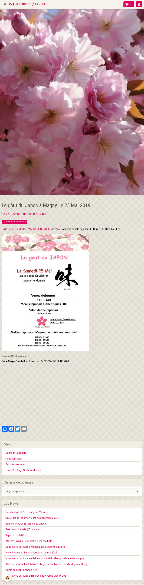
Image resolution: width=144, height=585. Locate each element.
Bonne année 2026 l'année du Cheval (25, 523)
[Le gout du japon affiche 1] (45, 292)
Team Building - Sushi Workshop (23, 470)
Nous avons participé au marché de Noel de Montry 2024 (36, 575)
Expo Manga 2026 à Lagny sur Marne (25, 512)
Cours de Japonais (15, 452)
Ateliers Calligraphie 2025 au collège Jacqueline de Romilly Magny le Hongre (47, 564)
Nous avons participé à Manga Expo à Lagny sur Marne (35, 546)
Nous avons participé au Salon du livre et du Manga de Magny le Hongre (44, 558)
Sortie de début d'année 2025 (21, 570)
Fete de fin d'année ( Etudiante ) (23, 529)
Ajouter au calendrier (15, 221)
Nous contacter (13, 458)
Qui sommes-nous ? (16, 464)
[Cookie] (7, 578)
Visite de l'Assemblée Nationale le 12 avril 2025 (31, 552)
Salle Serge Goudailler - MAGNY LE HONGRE (26, 229)
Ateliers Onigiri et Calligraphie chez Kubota (28, 541)
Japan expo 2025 (15, 535)
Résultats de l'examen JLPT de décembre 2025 (31, 517)
